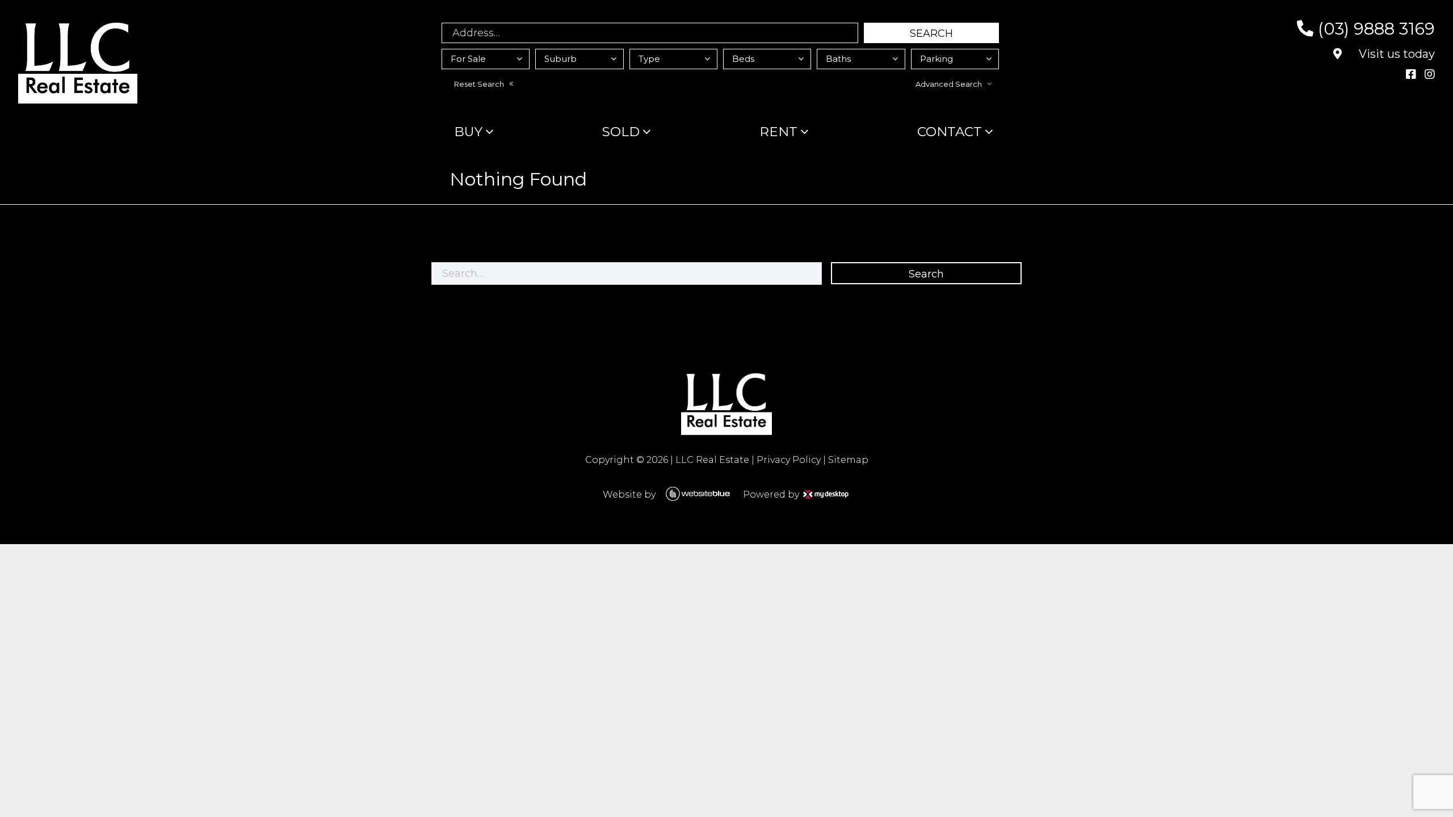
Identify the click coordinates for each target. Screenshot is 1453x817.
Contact (949, 132)
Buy (468, 132)
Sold (621, 132)
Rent (778, 132)
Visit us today (1395, 54)
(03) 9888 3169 (1374, 29)
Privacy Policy (789, 459)
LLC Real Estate (712, 459)
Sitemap (848, 459)
